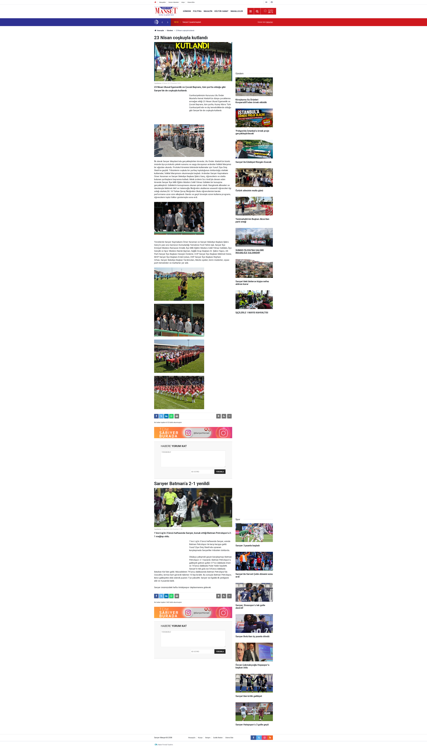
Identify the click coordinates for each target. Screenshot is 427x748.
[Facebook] (156, 416)
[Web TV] (266, 2)
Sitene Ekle (190, 2)
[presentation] (162, 22)
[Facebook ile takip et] (253, 737)
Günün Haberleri (173, 2)
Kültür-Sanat (221, 11)
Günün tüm (265, 22)
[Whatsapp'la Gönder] (171, 416)
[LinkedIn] (166, 416)
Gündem (187, 11)
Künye (200, 738)
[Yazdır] (177, 416)
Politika (197, 11)
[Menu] (251, 11)
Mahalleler (237, 11)
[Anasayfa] (155, 2)
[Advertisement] (135, 59)
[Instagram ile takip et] (264, 737)
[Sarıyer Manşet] (166, 11)
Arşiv (183, 2)
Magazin (208, 11)
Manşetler (162, 2)
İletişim (207, 738)
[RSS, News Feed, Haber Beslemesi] (270, 737)
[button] (218, 416)
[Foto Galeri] (271, 2)
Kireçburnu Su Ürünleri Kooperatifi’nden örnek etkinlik (203, 22)
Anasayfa (160, 30)
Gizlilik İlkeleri (218, 738)
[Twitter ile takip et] (259, 737)
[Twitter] (161, 416)
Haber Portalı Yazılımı (165, 745)
